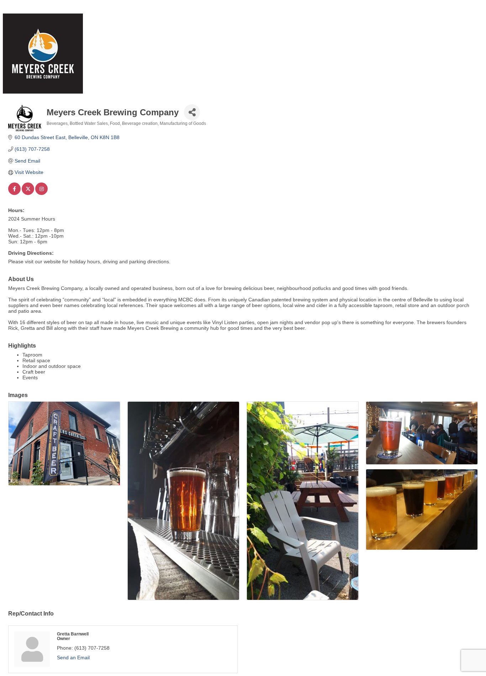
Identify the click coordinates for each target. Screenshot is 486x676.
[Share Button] (192, 112)
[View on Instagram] (41, 193)
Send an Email (73, 657)
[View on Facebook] (14, 193)
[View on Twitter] (28, 193)
